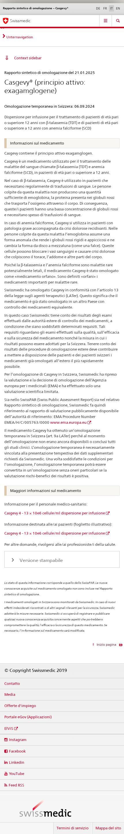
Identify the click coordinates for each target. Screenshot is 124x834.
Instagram (18, 739)
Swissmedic (20, 21)
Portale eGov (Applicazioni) (28, 717)
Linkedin (16, 762)
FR (105, 8)
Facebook (17, 751)
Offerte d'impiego (20, 705)
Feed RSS (16, 785)
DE (98, 8)
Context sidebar (28, 58)
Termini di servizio (73, 828)
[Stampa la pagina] (120, 646)
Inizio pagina (106, 645)
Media (9, 694)
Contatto (12, 683)
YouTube (16, 773)
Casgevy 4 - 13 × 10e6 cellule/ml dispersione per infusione (54, 513)
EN (118, 8)
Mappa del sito (108, 828)
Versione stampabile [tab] (40, 560)
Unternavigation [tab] (19, 37)
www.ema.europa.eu (68, 422)
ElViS (8, 728)
